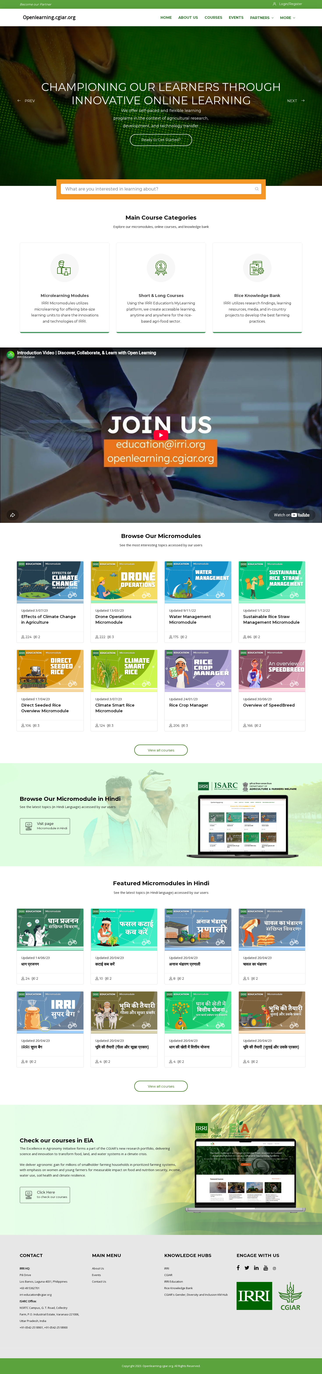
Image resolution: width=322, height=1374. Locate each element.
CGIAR (168, 1275)
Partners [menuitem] (260, 18)
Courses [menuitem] (213, 18)
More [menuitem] (285, 18)
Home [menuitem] (166, 18)
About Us (98, 1268)
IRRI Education (173, 1281)
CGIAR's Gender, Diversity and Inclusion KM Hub (196, 1295)
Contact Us (99, 1281)
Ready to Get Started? (161, 140)
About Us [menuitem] (188, 18)
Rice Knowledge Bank (178, 1288)
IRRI (166, 1268)
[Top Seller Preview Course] (50, 930)
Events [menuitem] (236, 18)
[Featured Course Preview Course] (50, 582)
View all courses (161, 750)
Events (96, 1275)
